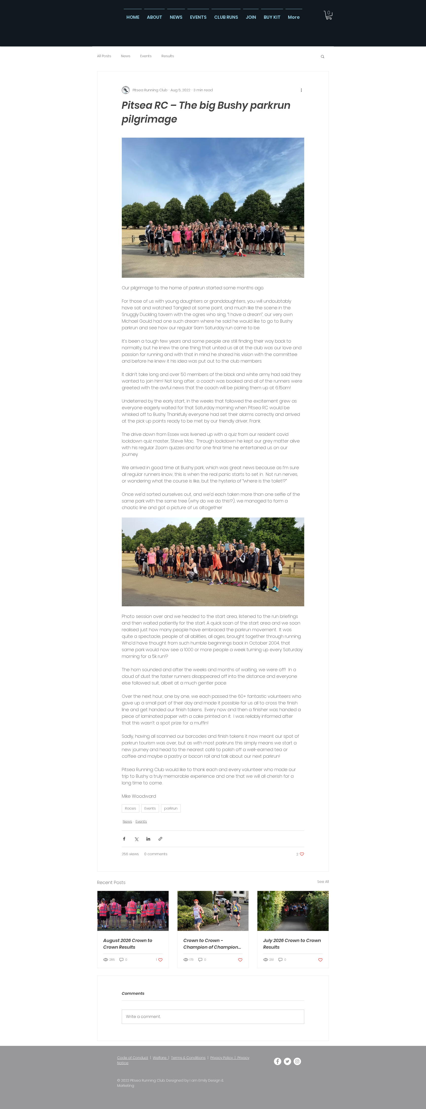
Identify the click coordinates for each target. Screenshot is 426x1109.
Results (167, 56)
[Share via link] (160, 838)
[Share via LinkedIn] (148, 838)
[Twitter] (287, 1061)
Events (146, 56)
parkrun (171, 808)
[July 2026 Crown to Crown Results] (293, 911)
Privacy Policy (221, 1057)
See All (323, 881)
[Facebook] (277, 1061)
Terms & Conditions (188, 1057)
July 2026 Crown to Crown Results (292, 943)
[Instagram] (297, 1061)
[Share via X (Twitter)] (136, 838)
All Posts (104, 56)
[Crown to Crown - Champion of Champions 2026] (213, 911)
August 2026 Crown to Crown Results (127, 943)
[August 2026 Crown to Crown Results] (133, 911)
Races (130, 808)
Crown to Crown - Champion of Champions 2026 (212, 943)
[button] (329, 15)
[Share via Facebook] (124, 838)
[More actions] (301, 90)
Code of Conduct (132, 1057)
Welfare (160, 1057)
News (125, 56)
